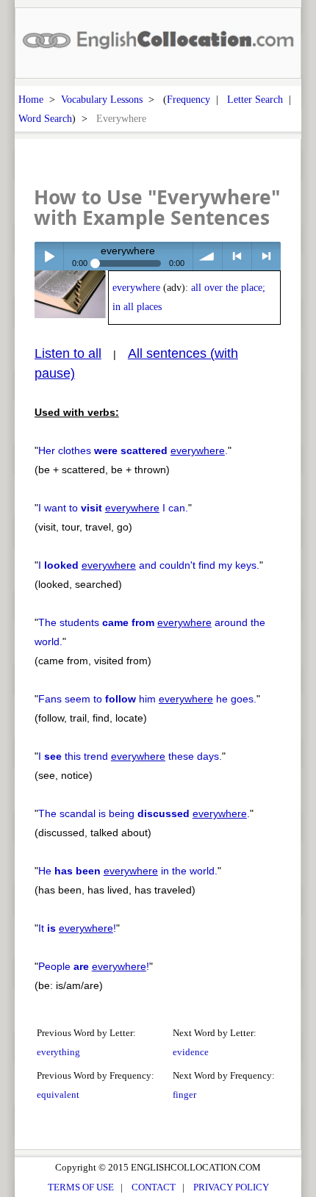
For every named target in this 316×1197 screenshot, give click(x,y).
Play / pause (49, 256)
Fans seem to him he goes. (147, 699)
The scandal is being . (144, 813)
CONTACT (154, 1187)
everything (58, 1051)
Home (30, 99)
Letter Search (255, 99)
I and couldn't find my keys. (148, 565)
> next (266, 256)
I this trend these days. (130, 756)
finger (184, 1094)
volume (207, 256)
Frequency (188, 99)
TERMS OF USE (81, 1187)
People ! (93, 966)
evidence (191, 1051)
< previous (237, 256)
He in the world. (128, 871)
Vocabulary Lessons (102, 99)
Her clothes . (133, 450)
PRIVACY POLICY (231, 1187)
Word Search (45, 118)
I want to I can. (113, 508)
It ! (77, 928)
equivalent (58, 1094)
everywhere (136, 287)
